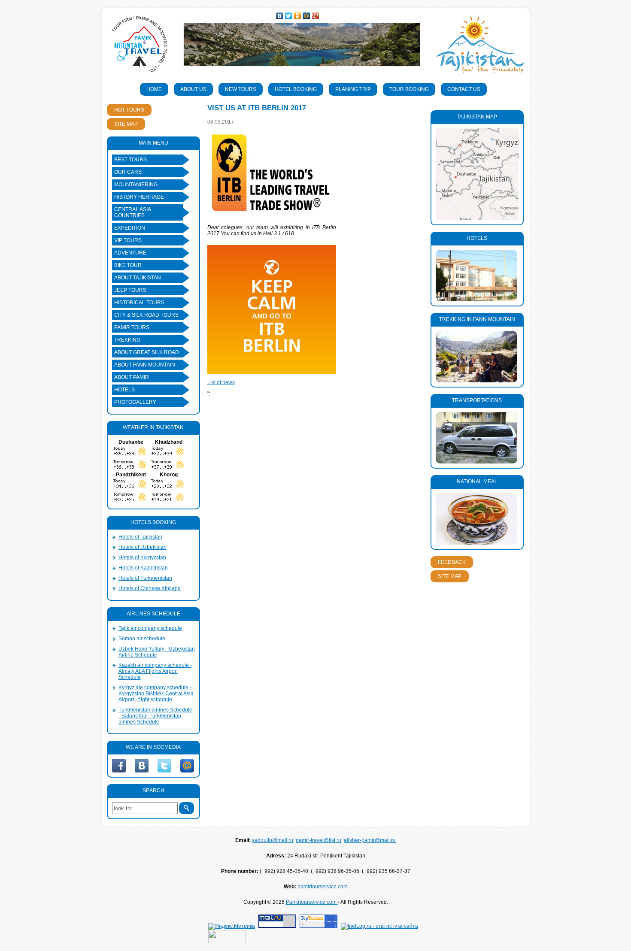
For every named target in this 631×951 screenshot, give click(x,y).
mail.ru (187, 765)
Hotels (124, 390)
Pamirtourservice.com (312, 902)
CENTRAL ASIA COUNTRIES (132, 212)
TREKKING (127, 340)
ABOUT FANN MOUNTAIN (144, 365)
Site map (126, 124)
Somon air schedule (141, 639)
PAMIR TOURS (131, 327)
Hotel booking (296, 89)
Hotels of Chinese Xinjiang (149, 588)
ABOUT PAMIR (131, 377)
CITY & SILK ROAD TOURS (146, 315)
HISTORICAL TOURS (139, 303)
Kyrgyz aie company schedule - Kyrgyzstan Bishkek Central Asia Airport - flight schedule (156, 693)
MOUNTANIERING (136, 185)
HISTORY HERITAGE (139, 197)
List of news (221, 382)
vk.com (142, 765)
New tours (240, 89)
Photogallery (135, 402)
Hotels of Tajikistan (140, 537)
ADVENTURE (130, 253)
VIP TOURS (128, 240)
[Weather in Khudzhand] (169, 457)
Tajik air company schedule (150, 628)
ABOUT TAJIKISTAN (137, 278)
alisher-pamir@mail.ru (370, 840)
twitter (164, 765)
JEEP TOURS (130, 290)
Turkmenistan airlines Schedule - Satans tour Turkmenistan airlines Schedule (155, 716)
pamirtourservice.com (322, 887)
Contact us (463, 89)
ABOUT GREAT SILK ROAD (146, 352)
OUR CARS (128, 172)
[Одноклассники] (297, 15)
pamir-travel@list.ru (318, 840)
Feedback (452, 562)
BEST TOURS (130, 160)
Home (154, 89)
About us (193, 89)
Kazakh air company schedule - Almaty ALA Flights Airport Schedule (155, 671)
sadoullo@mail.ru (272, 840)
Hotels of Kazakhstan (143, 568)
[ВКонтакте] (279, 15)
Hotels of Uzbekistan (142, 547)
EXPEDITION (129, 228)
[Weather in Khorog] (169, 489)
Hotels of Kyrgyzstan (142, 557)
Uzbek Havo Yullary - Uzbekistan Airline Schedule (156, 652)
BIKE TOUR (128, 265)
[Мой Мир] (306, 15)
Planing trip (353, 89)
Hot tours (129, 110)
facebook (119, 765)
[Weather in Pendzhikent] (131, 489)
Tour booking (409, 89)
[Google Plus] (315, 15)
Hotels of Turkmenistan (145, 578)
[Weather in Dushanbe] (131, 457)
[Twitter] (288, 15)
